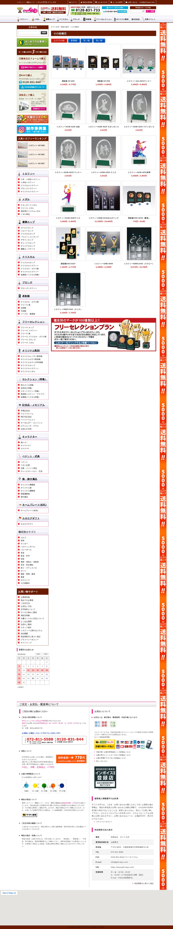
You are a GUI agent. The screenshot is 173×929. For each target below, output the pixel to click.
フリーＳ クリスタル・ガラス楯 (33, 337)
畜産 (22, 577)
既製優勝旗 (25, 494)
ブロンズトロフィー (29, 188)
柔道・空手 (25, 556)
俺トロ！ (24, 442)
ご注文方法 (25, 603)
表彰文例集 (25, 615)
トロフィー (23, 19)
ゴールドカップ (27, 228)
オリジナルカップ (28, 246)
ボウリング (25, 580)
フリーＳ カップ (27, 327)
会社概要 (24, 634)
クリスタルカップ (28, 234)
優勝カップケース (28, 249)
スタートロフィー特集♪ (30, 391)
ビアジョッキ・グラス (30, 426)
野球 (22, 541)
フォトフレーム (27, 414)
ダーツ (23, 571)
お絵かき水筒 (26, 429)
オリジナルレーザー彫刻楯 (31, 356)
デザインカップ (27, 240)
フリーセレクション (33, 321)
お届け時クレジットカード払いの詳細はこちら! (113, 755)
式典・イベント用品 (29, 468)
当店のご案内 (26, 624)
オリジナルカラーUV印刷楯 (32, 362)
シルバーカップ (27, 231)
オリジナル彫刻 (31, 350)
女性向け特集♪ (26, 388)
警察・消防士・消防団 (30, 562)
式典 (150, 19)
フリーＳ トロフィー (29, 330)
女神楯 (23, 308)
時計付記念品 (26, 417)
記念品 (137, 19)
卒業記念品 (25, 411)
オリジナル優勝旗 (28, 485)
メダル (37, 19)
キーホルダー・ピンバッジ (31, 423)
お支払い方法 (26, 606)
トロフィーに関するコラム (31, 630)
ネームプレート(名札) (34, 504)
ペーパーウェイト (28, 420)
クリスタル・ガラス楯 (30, 269)
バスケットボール (28, 547)
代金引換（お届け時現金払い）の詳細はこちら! (113, 752)
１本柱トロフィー (28, 182)
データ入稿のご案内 (29, 612)
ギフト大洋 (55, 27)
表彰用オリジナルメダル (31, 211)
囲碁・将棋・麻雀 (28, 574)
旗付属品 (24, 497)
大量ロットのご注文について (32, 618)
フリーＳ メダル (27, 208)
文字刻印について (28, 609)
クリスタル (63, 19)
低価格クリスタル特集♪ (30, 275)
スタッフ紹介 (26, 627)
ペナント (24, 462)
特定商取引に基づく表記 (31, 637)
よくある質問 (26, 621)
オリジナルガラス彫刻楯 (31, 359)
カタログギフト (31, 518)
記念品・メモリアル (33, 405)
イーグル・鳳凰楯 (28, 314)
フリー (104, 19)
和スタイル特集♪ (27, 385)
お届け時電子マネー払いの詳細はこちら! (111, 758)
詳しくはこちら (102, 761)
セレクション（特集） (34, 379)
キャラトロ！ (26, 445)
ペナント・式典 (31, 456)
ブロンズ (76, 19)
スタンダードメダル (29, 205)
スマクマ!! (25, 449)
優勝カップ (50, 19)
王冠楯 (23, 311)
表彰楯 (88, 19)
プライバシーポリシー (30, 640)
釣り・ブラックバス (29, 568)
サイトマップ (26, 643)
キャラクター (29, 436)
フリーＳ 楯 (25, 305)
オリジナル (122, 19)
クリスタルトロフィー (30, 185)
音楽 (22, 553)
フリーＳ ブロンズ (28, 340)
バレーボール (26, 550)
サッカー (24, 544)
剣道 (22, 559)
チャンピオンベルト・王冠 (31, 471)
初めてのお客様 (27, 600)
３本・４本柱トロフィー (31, 179)
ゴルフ (23, 538)
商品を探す (65, 27)
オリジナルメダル (28, 371)
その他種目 (25, 583)
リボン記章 (25, 465)
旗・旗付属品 (29, 479)
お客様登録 (25, 597)
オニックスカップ (28, 243)
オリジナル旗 (26, 488)
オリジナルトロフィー (30, 191)
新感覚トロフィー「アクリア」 (33, 394)
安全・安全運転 (27, 565)
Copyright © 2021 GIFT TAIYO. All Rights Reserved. (86, 927)
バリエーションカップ (30, 237)
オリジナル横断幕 (28, 491)
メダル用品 (25, 214)
